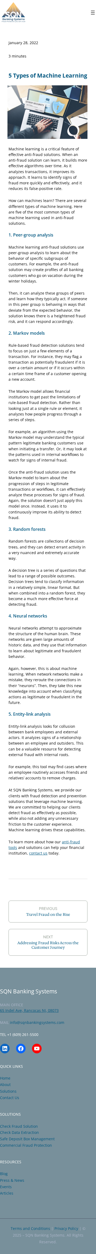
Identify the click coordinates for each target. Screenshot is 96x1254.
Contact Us (9, 1097)
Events (6, 1186)
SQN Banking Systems (28, 991)
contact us (38, 853)
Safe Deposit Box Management (27, 1138)
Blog (4, 1173)
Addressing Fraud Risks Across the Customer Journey (48, 945)
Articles (6, 1193)
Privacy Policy (66, 1228)
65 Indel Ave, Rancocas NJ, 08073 (29, 1010)
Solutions (8, 1091)
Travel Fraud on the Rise (48, 914)
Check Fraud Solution (19, 1126)
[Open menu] (93, 12)
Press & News (12, 1180)
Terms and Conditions (30, 1228)
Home (5, 1078)
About (5, 1084)
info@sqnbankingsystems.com (37, 1022)
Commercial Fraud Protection (26, 1145)
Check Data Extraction (19, 1132)
